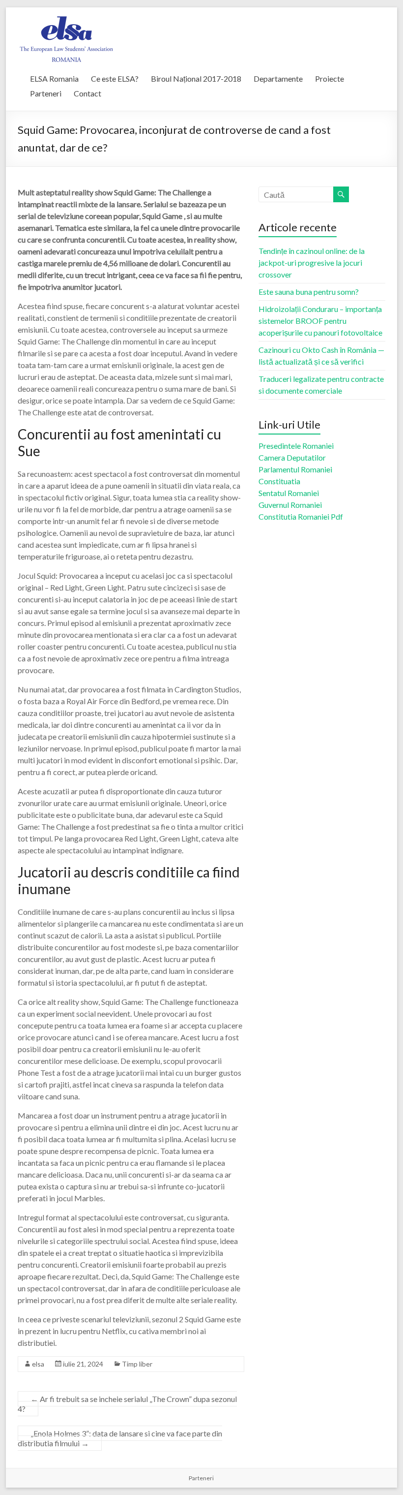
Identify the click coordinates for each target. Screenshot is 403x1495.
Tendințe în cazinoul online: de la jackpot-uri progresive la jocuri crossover (312, 262)
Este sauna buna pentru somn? (309, 291)
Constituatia (279, 481)
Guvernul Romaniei (290, 504)
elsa (38, 1364)
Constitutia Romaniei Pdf (301, 516)
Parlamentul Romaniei (295, 469)
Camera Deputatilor (292, 457)
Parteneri (45, 93)
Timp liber (137, 1364)
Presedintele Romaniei (296, 445)
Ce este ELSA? (115, 78)
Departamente (278, 78)
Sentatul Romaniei (289, 493)
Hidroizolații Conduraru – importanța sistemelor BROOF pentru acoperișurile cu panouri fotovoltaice (320, 320)
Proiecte (329, 78)
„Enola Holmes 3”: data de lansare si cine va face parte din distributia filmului (120, 1438)
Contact (87, 93)
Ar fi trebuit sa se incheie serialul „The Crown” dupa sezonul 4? (127, 1403)
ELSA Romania (54, 78)
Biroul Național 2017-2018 (196, 78)
